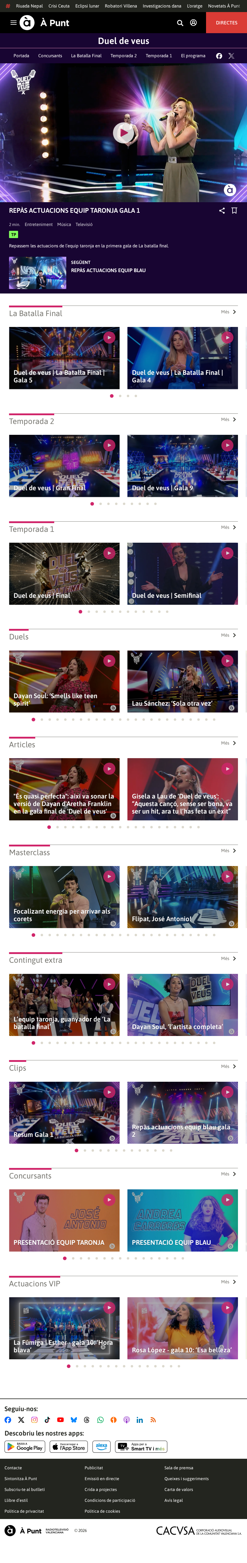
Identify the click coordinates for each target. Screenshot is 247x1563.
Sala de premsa (178, 1467)
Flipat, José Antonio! (161, 919)
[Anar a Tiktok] (49, 1419)
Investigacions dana (162, 5)
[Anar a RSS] (154, 1419)
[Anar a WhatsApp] (101, 1419)
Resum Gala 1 (34, 1134)
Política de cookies (102, 1511)
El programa (193, 55)
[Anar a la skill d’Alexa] (101, 1447)
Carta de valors (178, 1489)
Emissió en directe (102, 1478)
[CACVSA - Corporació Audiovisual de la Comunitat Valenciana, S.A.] (199, 1530)
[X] (231, 56)
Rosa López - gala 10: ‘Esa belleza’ (182, 1350)
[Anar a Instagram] (35, 1419)
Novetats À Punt (224, 5)
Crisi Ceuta (59, 5)
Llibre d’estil (16, 1500)
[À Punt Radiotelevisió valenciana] (36, 1530)
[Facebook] (219, 56)
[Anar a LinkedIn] (141, 1419)
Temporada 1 (159, 55)
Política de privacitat (24, 1511)
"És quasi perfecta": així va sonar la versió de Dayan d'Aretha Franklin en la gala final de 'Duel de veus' (64, 803)
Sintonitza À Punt (21, 1478)
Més (225, 311)
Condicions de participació (110, 1500)
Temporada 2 (124, 55)
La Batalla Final (86, 55)
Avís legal (173, 1500)
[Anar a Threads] (88, 1419)
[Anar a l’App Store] (69, 1447)
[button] (112, 396)
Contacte (13, 1467)
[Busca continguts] (180, 23)
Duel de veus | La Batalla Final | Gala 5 (59, 376)
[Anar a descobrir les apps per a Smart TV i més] (141, 1447)
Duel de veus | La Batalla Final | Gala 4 (177, 376)
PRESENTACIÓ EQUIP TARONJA (59, 1242)
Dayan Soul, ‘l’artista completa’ (177, 1027)
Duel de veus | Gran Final (50, 488)
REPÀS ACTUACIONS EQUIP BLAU (108, 270)
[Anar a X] (22, 1419)
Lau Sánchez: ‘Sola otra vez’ (172, 703)
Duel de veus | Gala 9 (162, 488)
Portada (21, 55)
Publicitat (94, 1467)
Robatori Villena (121, 5)
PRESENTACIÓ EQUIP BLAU (171, 1242)
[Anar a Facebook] (9, 1419)
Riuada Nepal (29, 5)
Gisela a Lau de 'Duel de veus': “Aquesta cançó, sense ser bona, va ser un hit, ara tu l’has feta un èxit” (182, 803)
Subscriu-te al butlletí (25, 1489)
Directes (226, 22)
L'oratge (194, 5)
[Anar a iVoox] (115, 1419)
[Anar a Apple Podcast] (128, 1419)
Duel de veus (123, 41)
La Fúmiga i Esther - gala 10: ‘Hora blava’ (63, 1346)
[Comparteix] (222, 211)
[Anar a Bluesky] (75, 1419)
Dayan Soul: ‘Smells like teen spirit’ (55, 699)
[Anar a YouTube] (61, 1419)
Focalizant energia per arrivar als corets (62, 915)
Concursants (50, 55)
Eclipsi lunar (87, 5)
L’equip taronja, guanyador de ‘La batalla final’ (62, 1023)
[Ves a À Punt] (44, 22)
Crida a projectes (101, 1489)
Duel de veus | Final (42, 595)
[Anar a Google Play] (25, 1447)
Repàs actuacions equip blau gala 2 (181, 1130)
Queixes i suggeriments (186, 1478)
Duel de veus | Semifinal (167, 595)
